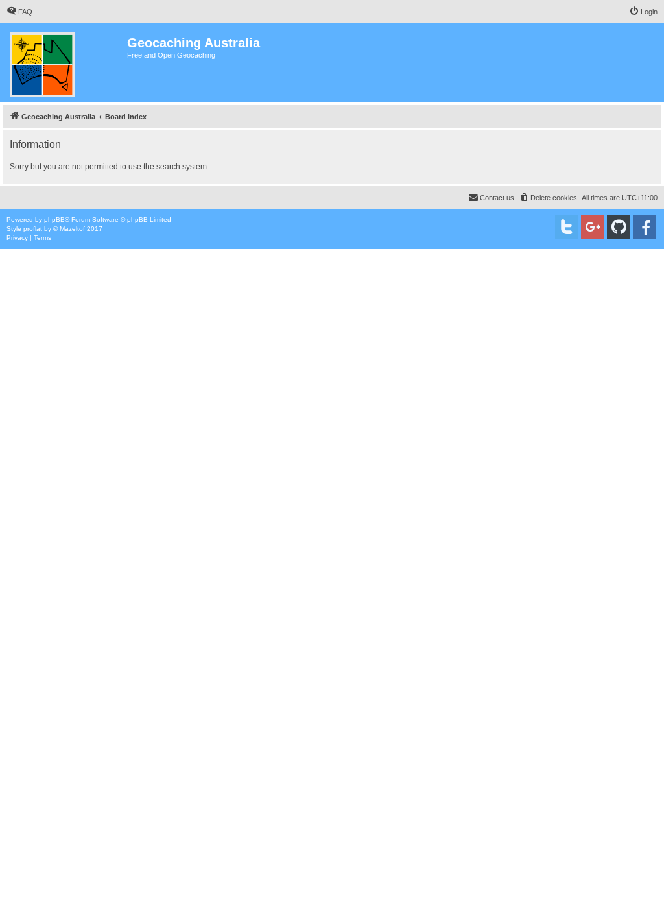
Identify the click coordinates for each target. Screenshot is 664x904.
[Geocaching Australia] (65, 62)
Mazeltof (72, 228)
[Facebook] (644, 227)
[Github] (618, 227)
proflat (32, 228)
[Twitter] (566, 227)
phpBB (54, 219)
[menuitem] (19, 11)
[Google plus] (592, 227)
